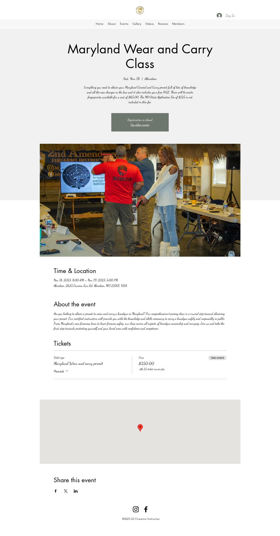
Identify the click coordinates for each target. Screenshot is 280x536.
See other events (140, 125)
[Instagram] (136, 509)
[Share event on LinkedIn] (76, 491)
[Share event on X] (66, 491)
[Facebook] (146, 509)
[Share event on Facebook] (56, 491)
